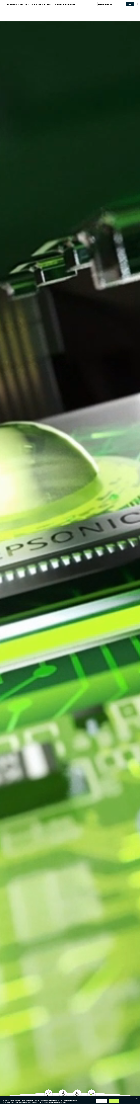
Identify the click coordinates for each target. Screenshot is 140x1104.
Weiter (130, 4)
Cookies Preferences (101, 1101)
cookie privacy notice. (60, 1102)
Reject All (114, 1101)
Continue (137, 1098)
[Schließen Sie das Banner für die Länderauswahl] (138, 4)
